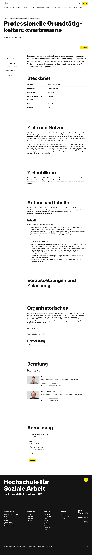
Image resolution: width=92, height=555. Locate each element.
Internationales (67, 7)
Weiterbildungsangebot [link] (26, 18)
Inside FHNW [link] (65, 516)
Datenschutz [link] (32, 546)
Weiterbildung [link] (15, 18)
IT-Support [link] (64, 514)
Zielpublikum (9, 61)
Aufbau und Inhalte (10, 63)
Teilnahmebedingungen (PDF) (36, 334)
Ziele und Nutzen (10, 58)
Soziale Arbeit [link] (7, 18)
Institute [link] (6, 518)
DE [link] (79, 3)
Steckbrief (8, 56)
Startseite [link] (26, 7)
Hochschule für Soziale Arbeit (11, 7)
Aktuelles (75, 7)
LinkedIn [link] (29, 514)
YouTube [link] (29, 520)
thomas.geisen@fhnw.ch (55, 400)
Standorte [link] (47, 518)
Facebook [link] (30, 518)
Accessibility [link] (50, 546)
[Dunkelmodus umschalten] (83, 3)
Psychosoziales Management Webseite (39, 213)
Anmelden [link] (32, 460)
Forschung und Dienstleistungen (54, 7)
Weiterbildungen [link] (37, 18)
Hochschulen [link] (48, 516)
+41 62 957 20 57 (53, 398)
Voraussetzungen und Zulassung (11, 66)
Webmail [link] (63, 518)
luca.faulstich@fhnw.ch (55, 385)
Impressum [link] (41, 546)
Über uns (82, 7)
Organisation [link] (48, 514)
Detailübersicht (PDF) (33, 328)
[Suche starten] (86, 3)
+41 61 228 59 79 (53, 383)
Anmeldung (84, 47)
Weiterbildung (40, 7)
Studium (33, 7)
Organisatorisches (10, 70)
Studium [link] (6, 520)
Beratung (8, 72)
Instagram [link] (30, 516)
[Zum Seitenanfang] (86, 480)
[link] (9, 3)
